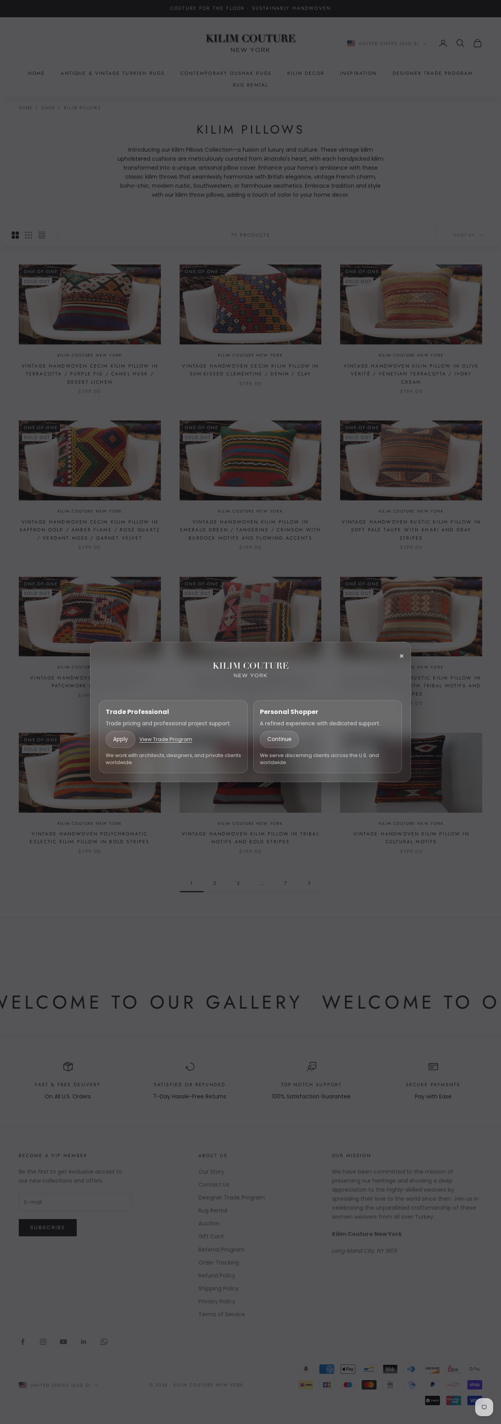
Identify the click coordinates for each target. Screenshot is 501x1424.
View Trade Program (165, 739)
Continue (279, 739)
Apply (120, 739)
